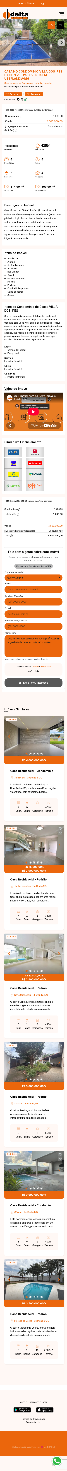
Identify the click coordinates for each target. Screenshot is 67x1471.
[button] (42, 3)
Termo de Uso (33, 1422)
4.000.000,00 (55, 121)
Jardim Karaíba (44, 83)
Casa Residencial (12, 83)
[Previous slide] (5, 42)
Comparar (35, 94)
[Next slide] (61, 42)
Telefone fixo (16, 620)
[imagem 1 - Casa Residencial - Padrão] (34, 845)
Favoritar (14, 94)
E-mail (8, 608)
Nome (8, 584)
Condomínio (28, 83)
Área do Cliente (26, 3)
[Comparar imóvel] (60, 725)
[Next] (58, 736)
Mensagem (10, 633)
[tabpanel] (33, 42)
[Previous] (9, 736)
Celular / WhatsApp (14, 596)
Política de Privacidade (33, 1419)
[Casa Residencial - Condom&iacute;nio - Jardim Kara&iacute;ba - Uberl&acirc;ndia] (25, 13)
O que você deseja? (14, 572)
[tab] (51, 25)
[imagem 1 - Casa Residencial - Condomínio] (34, 736)
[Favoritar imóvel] (60, 720)
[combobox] (33, 577)
